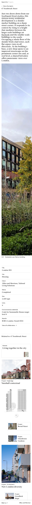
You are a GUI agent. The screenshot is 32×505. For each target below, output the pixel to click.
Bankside (6, 35)
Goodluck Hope (19, 497)
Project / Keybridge (7, 381)
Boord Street (23, 426)
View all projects (8, 6)
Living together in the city (14, 348)
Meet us (4, 503)
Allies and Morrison (24, 502)
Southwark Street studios (13, 16)
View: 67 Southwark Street (16, 415)
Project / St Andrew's (8, 484)
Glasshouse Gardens (22, 440)
